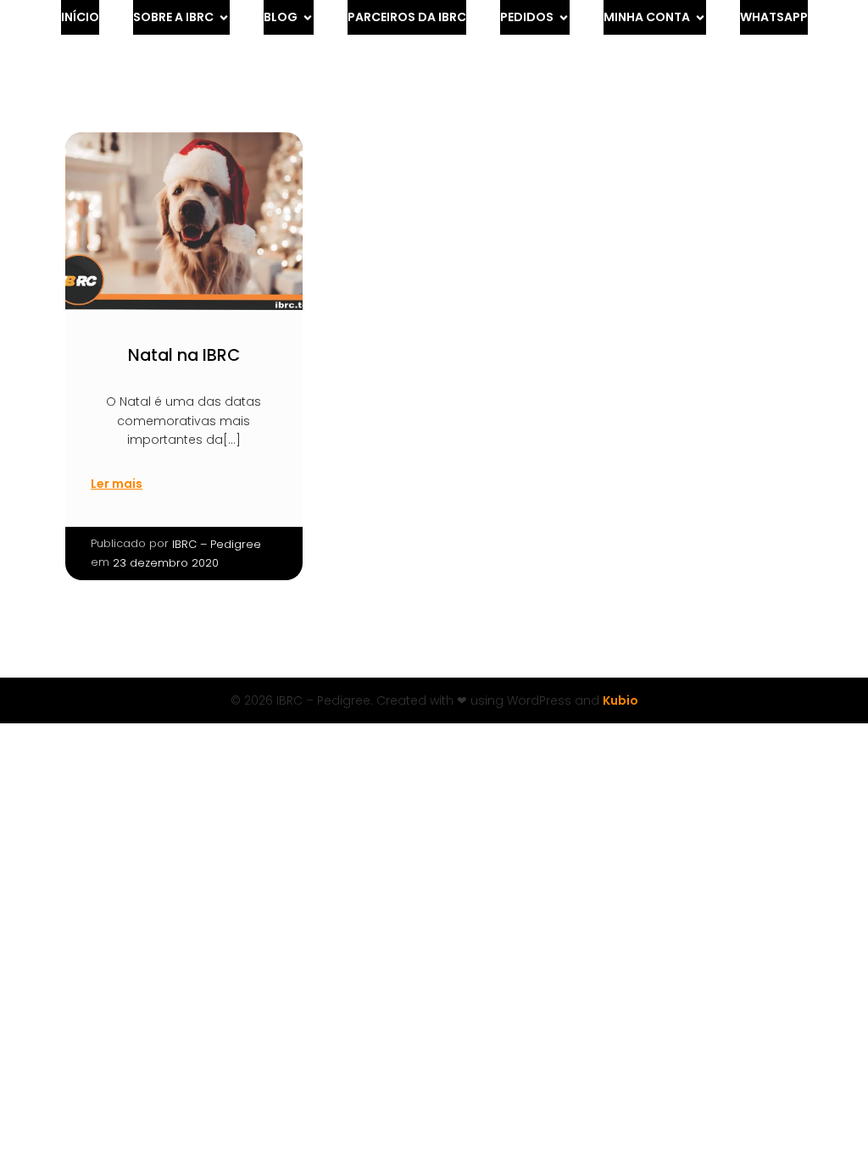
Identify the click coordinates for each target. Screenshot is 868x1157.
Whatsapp (774, 16)
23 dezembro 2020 (166, 563)
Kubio (620, 700)
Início (80, 16)
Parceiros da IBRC (407, 16)
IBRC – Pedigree (216, 544)
